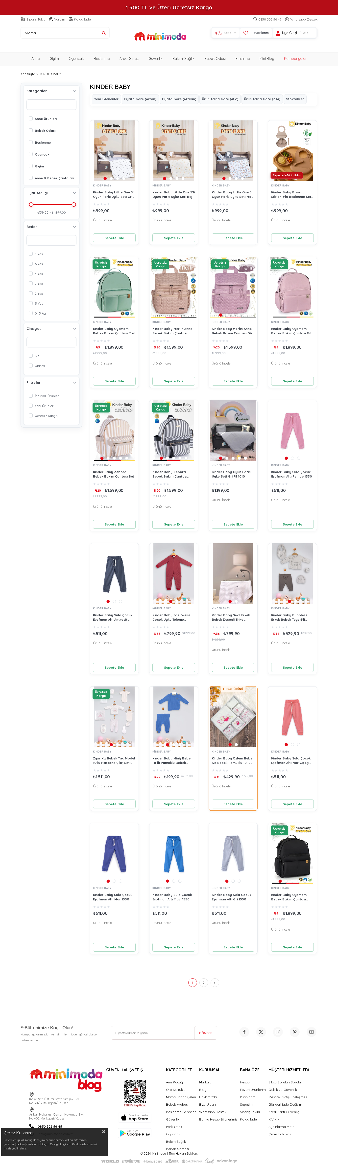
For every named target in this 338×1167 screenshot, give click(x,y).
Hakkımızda (208, 1097)
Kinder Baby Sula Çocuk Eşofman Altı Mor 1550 (112, 897)
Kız (37, 356)
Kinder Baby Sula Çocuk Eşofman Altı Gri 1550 (231, 897)
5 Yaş (39, 303)
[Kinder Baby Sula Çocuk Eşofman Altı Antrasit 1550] (114, 573)
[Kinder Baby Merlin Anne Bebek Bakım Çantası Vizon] (173, 287)
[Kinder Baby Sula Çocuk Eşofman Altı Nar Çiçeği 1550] (292, 716)
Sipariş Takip (36, 19)
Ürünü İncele (102, 220)
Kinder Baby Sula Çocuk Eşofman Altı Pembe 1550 (291, 474)
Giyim (54, 58)
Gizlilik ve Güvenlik (282, 1090)
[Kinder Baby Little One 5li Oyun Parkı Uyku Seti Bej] (173, 150)
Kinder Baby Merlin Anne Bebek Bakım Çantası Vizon (172, 331)
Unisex (40, 366)
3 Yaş (39, 254)
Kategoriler (36, 91)
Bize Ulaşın (207, 1104)
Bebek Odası (215, 58)
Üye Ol (303, 33)
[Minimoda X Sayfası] (261, 1032)
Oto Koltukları (177, 1090)
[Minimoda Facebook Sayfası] (244, 1032)
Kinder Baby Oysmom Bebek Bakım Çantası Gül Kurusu (291, 331)
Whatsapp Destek (303, 19)
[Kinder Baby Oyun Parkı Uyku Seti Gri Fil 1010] (233, 430)
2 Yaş (39, 294)
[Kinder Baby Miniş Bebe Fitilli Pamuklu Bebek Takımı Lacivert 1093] (173, 716)
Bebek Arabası (177, 1104)
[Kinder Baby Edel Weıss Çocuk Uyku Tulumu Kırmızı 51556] (173, 573)
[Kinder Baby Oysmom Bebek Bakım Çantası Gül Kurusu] (292, 287)
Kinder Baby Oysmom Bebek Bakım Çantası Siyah (289, 897)
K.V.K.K (274, 1119)
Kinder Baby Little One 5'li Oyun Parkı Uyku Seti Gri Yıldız (114, 194)
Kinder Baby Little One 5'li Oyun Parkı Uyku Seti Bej (173, 194)
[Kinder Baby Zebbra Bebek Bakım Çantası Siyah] (173, 430)
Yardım (59, 19)
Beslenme (102, 58)
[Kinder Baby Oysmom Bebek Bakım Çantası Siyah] (292, 853)
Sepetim (246, 1104)
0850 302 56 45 (269, 19)
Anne (35, 58)
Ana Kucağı (175, 1082)
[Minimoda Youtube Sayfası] (311, 1032)
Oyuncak (76, 58)
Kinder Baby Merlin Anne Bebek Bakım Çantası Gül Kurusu (232, 331)
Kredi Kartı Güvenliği (284, 1112)
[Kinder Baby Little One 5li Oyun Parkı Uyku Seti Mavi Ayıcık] (233, 150)
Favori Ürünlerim (253, 1090)
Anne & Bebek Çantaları (54, 178)
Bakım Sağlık (176, 1142)
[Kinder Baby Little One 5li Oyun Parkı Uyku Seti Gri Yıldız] (114, 150)
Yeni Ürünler (44, 406)
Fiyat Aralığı (37, 193)
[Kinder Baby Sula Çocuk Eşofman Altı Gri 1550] (233, 853)
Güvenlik (155, 58)
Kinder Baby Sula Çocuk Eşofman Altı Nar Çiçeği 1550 (291, 760)
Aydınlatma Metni (281, 1127)
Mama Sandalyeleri (181, 1097)
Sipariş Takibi (250, 1112)
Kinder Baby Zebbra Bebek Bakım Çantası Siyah (169, 474)
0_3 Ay (40, 313)
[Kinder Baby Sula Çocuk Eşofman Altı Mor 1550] (114, 853)
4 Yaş (39, 274)
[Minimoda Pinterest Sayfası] (295, 1032)
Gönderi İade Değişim (285, 1104)
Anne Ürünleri (46, 119)
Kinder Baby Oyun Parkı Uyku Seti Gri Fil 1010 (231, 474)
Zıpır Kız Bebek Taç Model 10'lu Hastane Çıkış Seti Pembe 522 (114, 760)
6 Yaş (39, 264)
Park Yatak (174, 1127)
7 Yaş (39, 284)
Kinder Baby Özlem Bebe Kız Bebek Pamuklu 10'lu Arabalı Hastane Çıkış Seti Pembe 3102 (233, 760)
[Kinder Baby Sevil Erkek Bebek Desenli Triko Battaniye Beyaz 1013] (233, 573)
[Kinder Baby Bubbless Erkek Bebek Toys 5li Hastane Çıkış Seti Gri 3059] (292, 573)
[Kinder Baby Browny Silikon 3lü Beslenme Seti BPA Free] (292, 150)
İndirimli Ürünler (47, 396)
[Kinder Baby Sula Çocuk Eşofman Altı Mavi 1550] (173, 853)
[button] (105, 178)
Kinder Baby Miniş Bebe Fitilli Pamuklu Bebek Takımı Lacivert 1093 (171, 760)
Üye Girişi (289, 33)
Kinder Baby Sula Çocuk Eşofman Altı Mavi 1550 (172, 897)
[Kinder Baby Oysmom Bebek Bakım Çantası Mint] (114, 287)
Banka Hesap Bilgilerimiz (218, 1119)
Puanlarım (247, 1097)
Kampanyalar (295, 58)
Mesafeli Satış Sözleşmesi (288, 1097)
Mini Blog (267, 58)
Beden (32, 227)
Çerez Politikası (279, 1134)
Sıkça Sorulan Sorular (285, 1082)
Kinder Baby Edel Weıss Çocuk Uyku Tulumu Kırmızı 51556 (171, 617)
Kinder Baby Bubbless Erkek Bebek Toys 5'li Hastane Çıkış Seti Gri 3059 (289, 617)
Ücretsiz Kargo (46, 416)
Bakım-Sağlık (183, 58)
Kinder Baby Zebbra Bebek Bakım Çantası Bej (113, 474)
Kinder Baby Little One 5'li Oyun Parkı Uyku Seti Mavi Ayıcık (233, 194)
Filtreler (33, 382)
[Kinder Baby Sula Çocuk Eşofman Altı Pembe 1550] (292, 430)
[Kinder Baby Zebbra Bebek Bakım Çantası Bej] (114, 430)
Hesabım (246, 1082)
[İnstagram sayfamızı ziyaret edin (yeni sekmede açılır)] (278, 1032)
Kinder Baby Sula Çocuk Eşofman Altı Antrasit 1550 (112, 617)
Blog (203, 1090)
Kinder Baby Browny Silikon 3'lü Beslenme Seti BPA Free (291, 194)
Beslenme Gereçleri (181, 1112)
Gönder (206, 1033)
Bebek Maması (177, 1149)
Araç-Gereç (129, 58)
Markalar (206, 1082)
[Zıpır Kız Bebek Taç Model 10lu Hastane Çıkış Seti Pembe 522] (114, 716)
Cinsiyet (33, 328)
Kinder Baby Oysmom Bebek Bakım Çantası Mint (114, 331)
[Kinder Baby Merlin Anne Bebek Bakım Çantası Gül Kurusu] (233, 287)
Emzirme (243, 58)
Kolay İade (82, 19)
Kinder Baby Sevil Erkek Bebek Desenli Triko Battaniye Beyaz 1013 (231, 617)
